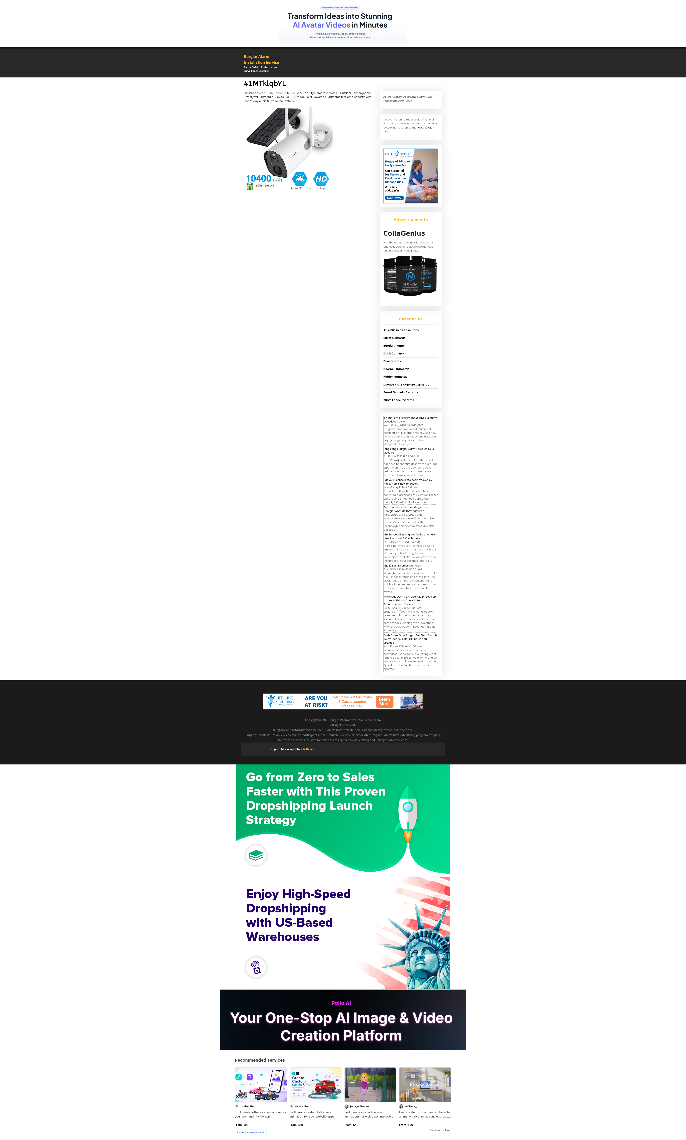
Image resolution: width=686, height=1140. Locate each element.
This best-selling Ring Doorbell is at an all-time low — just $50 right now (409, 536)
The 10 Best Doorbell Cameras (402, 565)
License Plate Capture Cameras (406, 384)
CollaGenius (404, 233)
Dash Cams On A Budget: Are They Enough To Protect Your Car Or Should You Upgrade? (410, 639)
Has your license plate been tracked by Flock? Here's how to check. (408, 481)
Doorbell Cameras (396, 369)
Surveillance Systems (398, 400)
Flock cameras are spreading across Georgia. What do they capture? (406, 509)
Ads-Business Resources (401, 330)
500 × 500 (285, 93)
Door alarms (392, 361)
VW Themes (307, 749)
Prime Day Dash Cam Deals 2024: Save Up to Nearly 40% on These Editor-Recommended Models (410, 600)
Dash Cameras (394, 353)
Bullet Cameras (394, 338)
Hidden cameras (395, 377)
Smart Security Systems (400, 392)
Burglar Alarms (394, 346)
